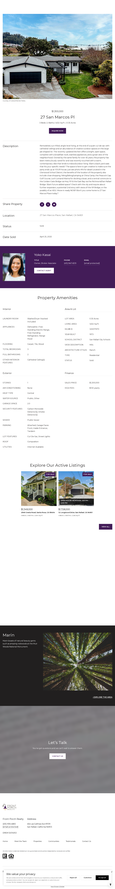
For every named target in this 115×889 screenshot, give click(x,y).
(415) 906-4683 (9, 824)
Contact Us (86, 841)
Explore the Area (103, 697)
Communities (53, 841)
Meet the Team (20, 841)
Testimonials (70, 841)
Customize (88, 877)
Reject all (73, 877)
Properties (37, 841)
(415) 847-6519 (70, 263)
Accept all (102, 877)
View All (106, 527)
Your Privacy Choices (57, 886)
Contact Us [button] (57, 756)
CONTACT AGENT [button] (44, 271)
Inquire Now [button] (57, 131)
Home (5, 841)
